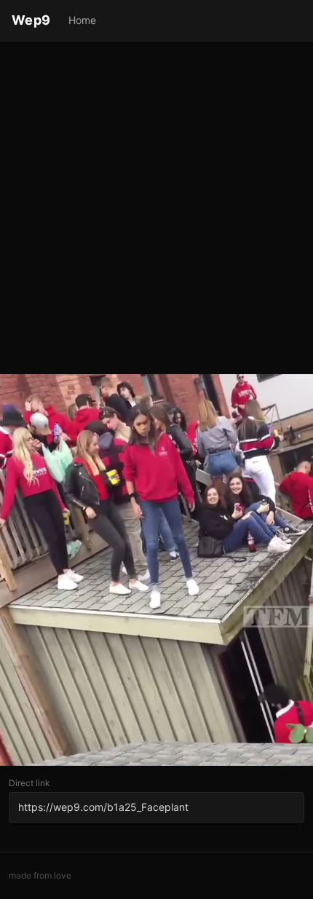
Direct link (29, 782)
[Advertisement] (156, 208)
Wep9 (31, 20)
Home (82, 20)
